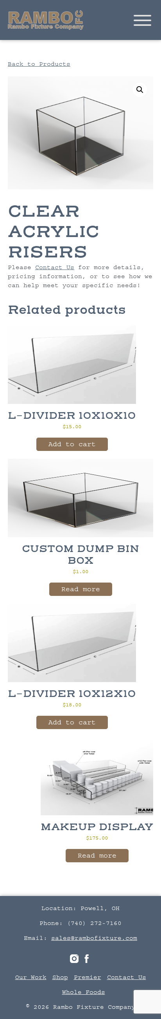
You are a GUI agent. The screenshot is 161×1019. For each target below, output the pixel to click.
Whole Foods (83, 991)
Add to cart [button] (72, 444)
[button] (140, 90)
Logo (46, 20)
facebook (86, 958)
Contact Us (54, 267)
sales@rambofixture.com (94, 937)
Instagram (74, 958)
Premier (87, 977)
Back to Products (39, 63)
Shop (60, 977)
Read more (80, 589)
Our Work (31, 977)
